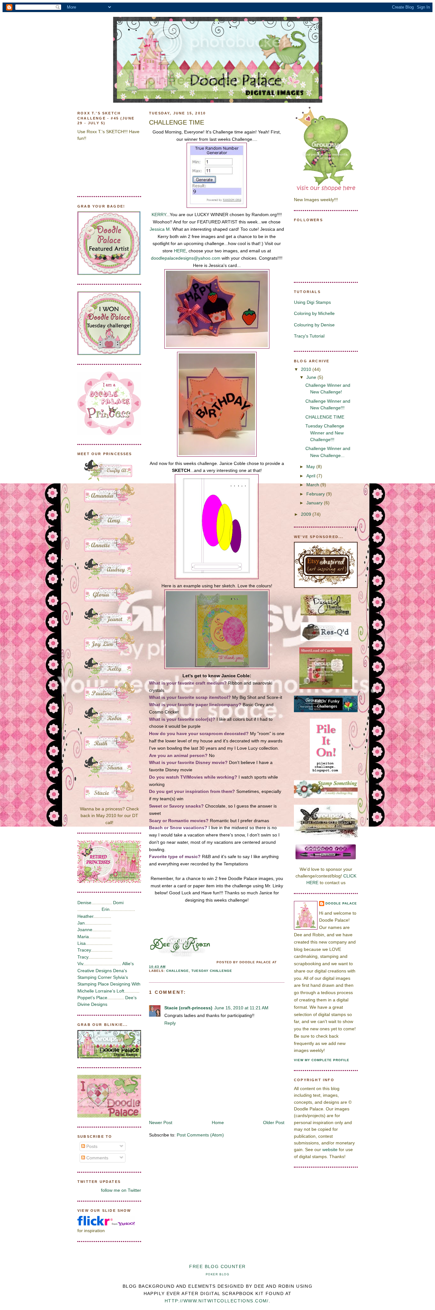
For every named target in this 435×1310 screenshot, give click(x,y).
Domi (118, 902)
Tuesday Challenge (211, 970)
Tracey (84, 949)
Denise (84, 902)
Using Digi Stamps (312, 302)
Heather (85, 916)
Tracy (82, 956)
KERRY (159, 214)
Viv (80, 963)
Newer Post (160, 1122)
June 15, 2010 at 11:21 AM (241, 1007)
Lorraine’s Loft (109, 990)
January (315, 502)
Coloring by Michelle (314, 313)
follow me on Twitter (121, 1190)
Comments (96, 1157)
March (313, 484)
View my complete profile (321, 1060)
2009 (306, 514)
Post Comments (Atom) (200, 1134)
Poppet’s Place (92, 997)
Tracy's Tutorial (309, 335)
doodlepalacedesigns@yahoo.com (185, 258)
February (316, 493)
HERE (180, 250)
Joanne (84, 929)
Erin (106, 909)
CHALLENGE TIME (176, 122)
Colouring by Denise (314, 324)
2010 (306, 369)
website (330, 1149)
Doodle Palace (341, 903)
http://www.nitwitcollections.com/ (217, 1300)
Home (218, 1122)
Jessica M (160, 229)
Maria (83, 936)
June (311, 377)
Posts (91, 1146)
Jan (81, 922)
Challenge (177, 970)
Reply (170, 1023)
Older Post (273, 1122)
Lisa (81, 943)
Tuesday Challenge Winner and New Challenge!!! (324, 432)
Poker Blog (217, 1274)
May (311, 466)
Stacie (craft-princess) (188, 1007)
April (311, 475)
